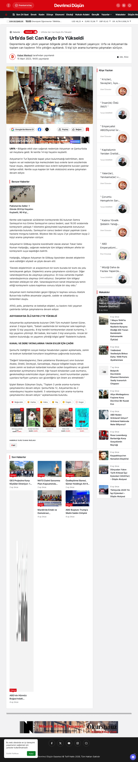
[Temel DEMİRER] (122, 115)
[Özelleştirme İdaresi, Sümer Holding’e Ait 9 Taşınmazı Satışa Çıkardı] (78, 474)
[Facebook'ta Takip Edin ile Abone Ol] (39, 129)
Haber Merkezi (24, 55)
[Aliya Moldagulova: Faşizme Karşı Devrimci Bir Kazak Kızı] (114, 397)
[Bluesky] (86, 743)
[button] (124, 5)
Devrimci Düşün (69, 5)
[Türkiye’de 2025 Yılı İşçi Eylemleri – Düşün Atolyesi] (114, 490)
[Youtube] (69, 743)
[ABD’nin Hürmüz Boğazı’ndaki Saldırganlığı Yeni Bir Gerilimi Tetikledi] (22, 596)
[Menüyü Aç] (8, 5)
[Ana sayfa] (6, 14)
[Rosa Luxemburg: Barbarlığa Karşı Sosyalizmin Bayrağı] (114, 438)
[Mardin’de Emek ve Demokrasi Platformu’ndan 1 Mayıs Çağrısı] (50, 596)
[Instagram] (77, 743)
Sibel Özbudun (105, 89)
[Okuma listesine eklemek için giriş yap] (87, 129)
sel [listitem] (13, 445)
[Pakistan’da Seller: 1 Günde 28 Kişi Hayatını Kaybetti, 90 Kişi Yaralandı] (22, 199)
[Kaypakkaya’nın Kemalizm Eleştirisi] (114, 456)
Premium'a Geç (25, 5)
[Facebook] (52, 743)
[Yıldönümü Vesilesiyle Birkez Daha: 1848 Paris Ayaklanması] (114, 353)
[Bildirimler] (129, 5)
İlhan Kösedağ (105, 254)
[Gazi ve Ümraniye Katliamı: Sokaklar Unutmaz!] (114, 304)
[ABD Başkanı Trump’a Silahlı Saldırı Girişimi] (78, 596)
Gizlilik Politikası (12, 753)
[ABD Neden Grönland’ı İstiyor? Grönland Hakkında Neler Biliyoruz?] (114, 418)
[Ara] (118, 5)
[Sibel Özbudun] (122, 91)
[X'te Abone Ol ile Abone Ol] (47, 129)
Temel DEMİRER (106, 113)
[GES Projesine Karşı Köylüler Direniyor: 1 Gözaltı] (22, 474)
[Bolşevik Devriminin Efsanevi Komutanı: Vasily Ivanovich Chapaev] (114, 375)
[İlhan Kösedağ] (122, 256)
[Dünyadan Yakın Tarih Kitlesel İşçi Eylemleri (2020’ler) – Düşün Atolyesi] (114, 473)
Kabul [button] (31, 754)
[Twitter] (60, 743)
